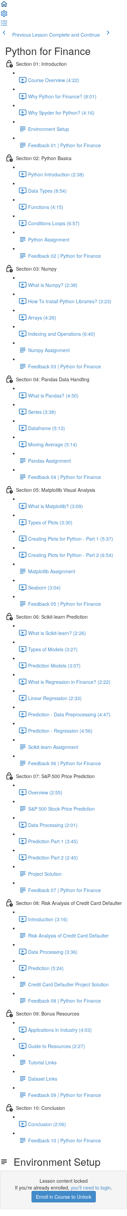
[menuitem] (4, 15)
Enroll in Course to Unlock (63, 1196)
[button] (4, 6)
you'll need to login (91, 1187)
